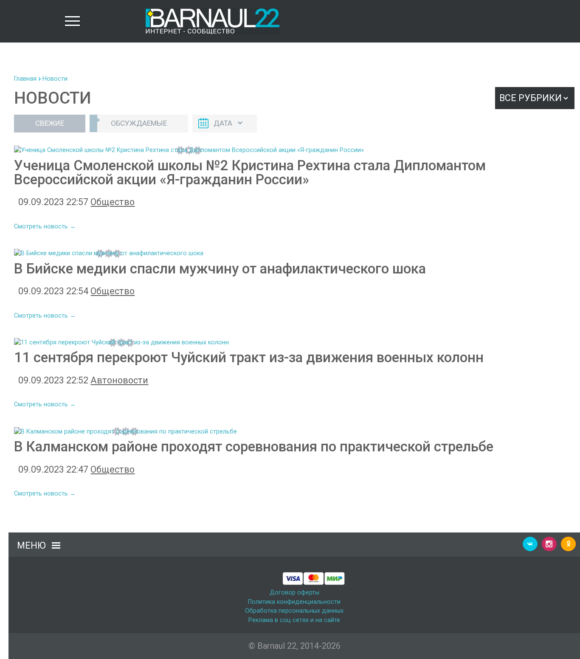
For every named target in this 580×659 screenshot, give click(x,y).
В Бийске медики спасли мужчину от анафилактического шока (220, 268)
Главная (25, 78)
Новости (55, 78)
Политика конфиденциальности (294, 601)
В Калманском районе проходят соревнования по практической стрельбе (253, 446)
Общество (112, 202)
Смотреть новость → (45, 226)
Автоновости (119, 380)
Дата (223, 123)
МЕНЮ (31, 545)
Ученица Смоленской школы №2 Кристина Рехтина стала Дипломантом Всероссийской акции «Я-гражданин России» (250, 172)
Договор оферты (294, 592)
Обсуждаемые (139, 123)
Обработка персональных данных (294, 610)
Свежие (49, 123)
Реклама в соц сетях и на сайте (294, 620)
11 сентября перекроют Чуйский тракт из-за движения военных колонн (249, 357)
